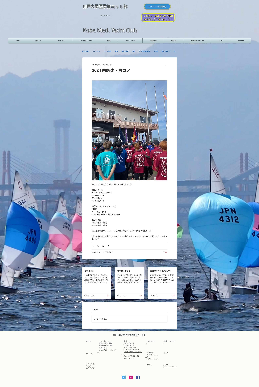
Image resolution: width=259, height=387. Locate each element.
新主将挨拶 (89, 271)
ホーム (88, 341)
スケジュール (96, 51)
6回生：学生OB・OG (131, 356)
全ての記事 (85, 51)
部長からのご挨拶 (105, 343)
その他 (156, 51)
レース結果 (108, 51)
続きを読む (165, 51)
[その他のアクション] (166, 65)
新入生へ (89, 354)
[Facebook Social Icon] (138, 377)
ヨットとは (90, 364)
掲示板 (149, 364)
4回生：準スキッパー (131, 350)
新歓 (133, 51)
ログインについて (170, 367)
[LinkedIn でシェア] (103, 246)
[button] (86, 40)
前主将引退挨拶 (123, 271)
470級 (88, 366)
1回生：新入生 (129, 343)
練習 (116, 51)
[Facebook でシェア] (93, 246)
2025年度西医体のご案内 (160, 271)
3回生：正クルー (130, 347)
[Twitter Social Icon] (124, 377)
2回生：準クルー (130, 345)
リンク (166, 352)
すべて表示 (173, 263)
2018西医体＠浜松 (144, 51)
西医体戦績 (103, 347)
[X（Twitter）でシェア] (98, 246)
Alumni (166, 364)
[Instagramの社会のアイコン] (131, 377)
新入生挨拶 (125, 51)
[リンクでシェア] (108, 246)
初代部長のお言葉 (105, 345)
